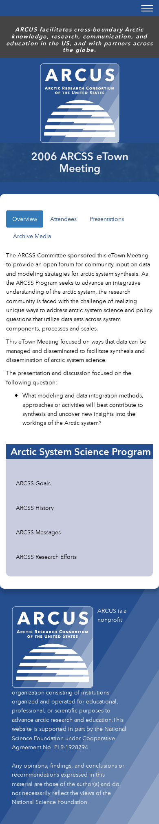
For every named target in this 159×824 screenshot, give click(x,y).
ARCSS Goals (33, 483)
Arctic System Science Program (81, 451)
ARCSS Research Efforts (46, 556)
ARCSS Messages (38, 532)
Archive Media (32, 236)
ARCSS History (35, 507)
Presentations (107, 218)
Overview (24, 218)
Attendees (63, 218)
